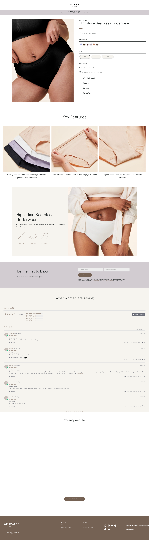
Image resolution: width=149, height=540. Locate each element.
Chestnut (97, 44)
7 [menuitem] (78, 411)
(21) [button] (33, 315)
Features (86, 83)
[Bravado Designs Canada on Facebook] (109, 526)
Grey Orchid (91, 44)
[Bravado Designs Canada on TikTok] (105, 529)
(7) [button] (33, 320)
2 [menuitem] (68, 411)
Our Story (85, 522)
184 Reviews (24, 473)
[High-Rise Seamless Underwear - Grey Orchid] (22, 481)
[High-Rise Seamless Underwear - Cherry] (19, 481)
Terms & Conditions (88, 527)
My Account (64, 522)
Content (86, 88)
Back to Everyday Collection (76, 498)
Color (84, 39)
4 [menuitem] (72, 411)
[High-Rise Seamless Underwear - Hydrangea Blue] (12, 481)
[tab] (8, 327)
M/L (96, 57)
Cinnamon (94, 44)
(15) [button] (33, 316)
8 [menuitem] (80, 411)
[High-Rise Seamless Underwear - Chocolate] (15, 481)
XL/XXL (108, 57)
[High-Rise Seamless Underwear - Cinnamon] (25, 481)
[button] (138, 314)
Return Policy (87, 93)
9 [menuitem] (82, 411)
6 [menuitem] (76, 411)
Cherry (87, 44)
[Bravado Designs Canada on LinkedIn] (109, 529)
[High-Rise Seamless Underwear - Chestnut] (28, 481)
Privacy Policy (86, 525)
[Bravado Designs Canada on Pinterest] (115, 526)
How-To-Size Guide (66, 527)
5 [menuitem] (74, 411)
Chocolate (84, 44)
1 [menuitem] (66, 411)
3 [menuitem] (70, 411)
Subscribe (84, 275)
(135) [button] (34, 313)
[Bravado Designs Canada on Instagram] (105, 526)
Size (80, 51)
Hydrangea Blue (81, 44)
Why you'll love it (89, 78)
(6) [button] (33, 318)
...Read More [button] (79, 373)
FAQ (62, 525)
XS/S (85, 57)
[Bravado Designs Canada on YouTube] (112, 526)
